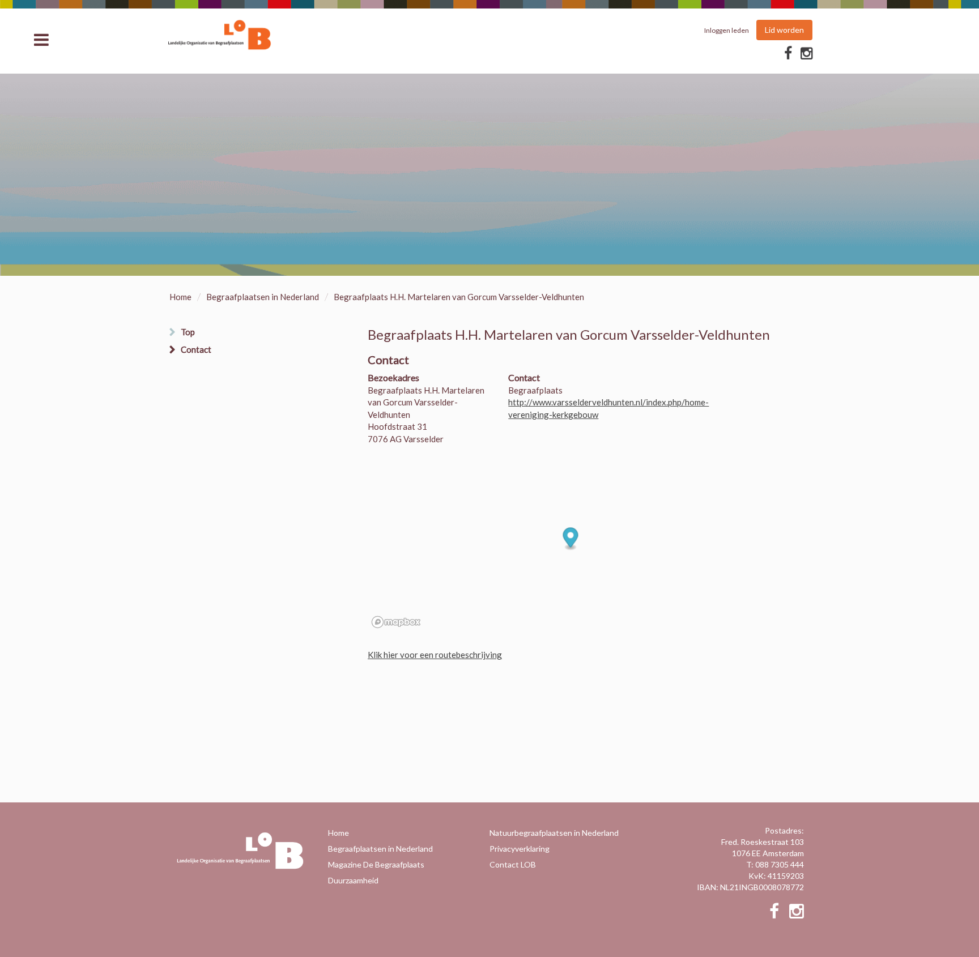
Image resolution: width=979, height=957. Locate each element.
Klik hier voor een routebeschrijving (435, 655)
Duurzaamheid (353, 880)
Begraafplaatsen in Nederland (262, 297)
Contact (196, 349)
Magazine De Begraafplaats (376, 864)
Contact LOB (513, 864)
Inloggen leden (726, 30)
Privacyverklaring (520, 848)
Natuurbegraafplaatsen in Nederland (554, 833)
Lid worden (784, 30)
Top (188, 332)
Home (180, 297)
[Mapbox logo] (396, 622)
